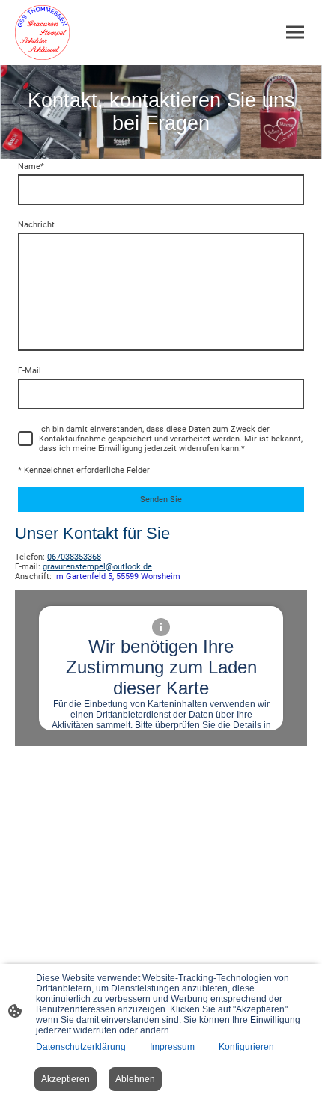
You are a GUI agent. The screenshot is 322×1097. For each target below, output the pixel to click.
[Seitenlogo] (42, 32)
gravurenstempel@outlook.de (97, 567)
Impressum (172, 1047)
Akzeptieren (65, 1079)
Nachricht (36, 225)
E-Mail (29, 371)
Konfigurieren (246, 1047)
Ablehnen (135, 1079)
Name (31, 166)
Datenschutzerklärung (81, 1047)
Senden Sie (161, 499)
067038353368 (74, 557)
